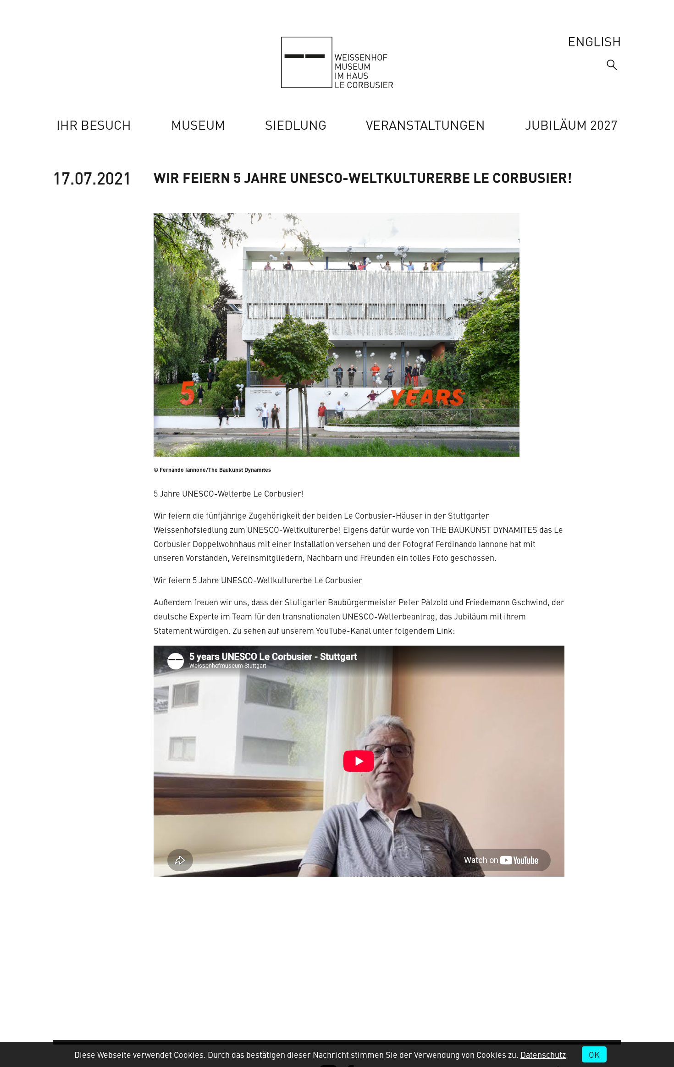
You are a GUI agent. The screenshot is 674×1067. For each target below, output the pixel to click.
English (594, 41)
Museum (198, 124)
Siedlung (295, 124)
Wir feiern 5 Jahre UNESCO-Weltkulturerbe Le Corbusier (258, 580)
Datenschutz (543, 1054)
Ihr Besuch (93, 124)
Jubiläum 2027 (571, 124)
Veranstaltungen (425, 124)
